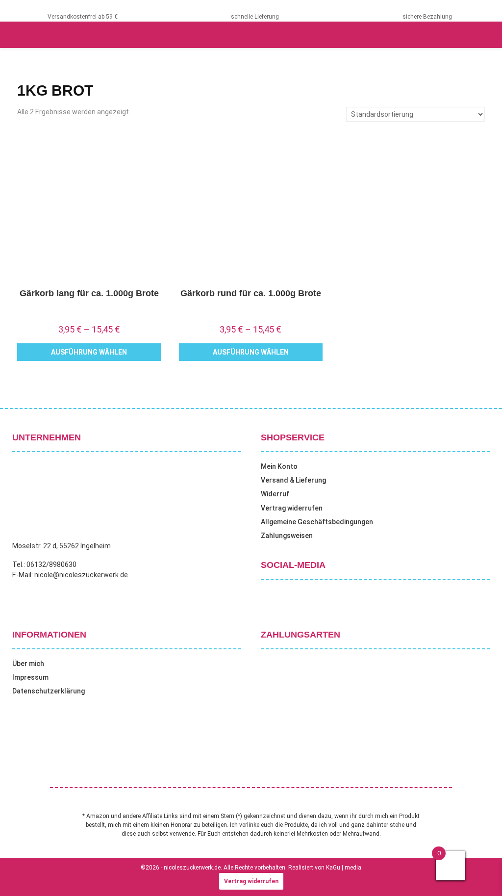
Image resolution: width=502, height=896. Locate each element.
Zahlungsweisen (287, 535)
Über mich (28, 663)
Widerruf (275, 494)
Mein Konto (279, 466)
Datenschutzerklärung (48, 691)
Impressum (30, 677)
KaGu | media (343, 867)
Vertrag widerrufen (292, 508)
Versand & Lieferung (293, 480)
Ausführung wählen (89, 352)
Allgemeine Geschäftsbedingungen (317, 522)
